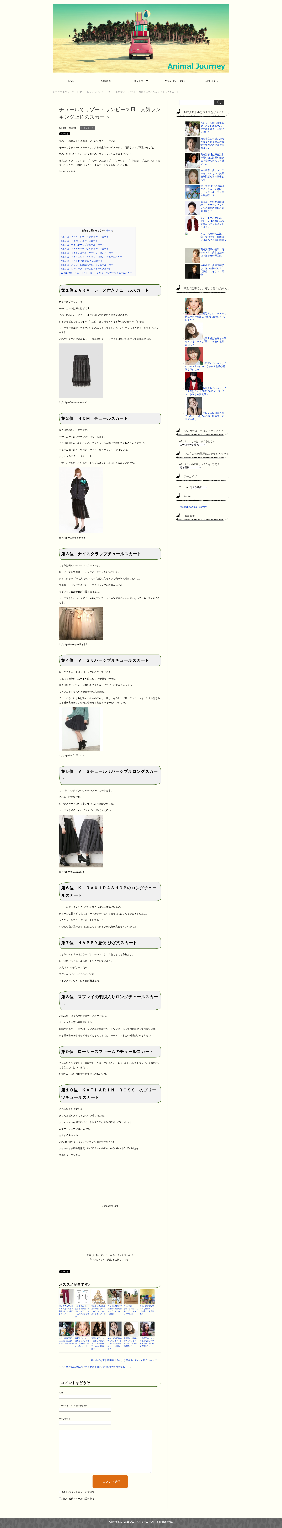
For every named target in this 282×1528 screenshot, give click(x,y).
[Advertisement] (81, 204)
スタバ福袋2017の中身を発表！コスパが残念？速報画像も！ (147, 1310)
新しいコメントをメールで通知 (78, 1492)
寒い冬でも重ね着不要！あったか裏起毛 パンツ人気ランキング (66, 1310)
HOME (70, 81)
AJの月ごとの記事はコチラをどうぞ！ (199, 464)
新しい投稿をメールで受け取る (78, 1498)
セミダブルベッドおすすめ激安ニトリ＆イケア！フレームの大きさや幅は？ (82, 1311)
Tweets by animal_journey (193, 507)
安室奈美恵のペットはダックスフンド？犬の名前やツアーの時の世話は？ (98, 1343)
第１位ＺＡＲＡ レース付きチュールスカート (85, 236)
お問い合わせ (211, 81)
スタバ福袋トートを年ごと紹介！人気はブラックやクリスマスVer (131, 1310)
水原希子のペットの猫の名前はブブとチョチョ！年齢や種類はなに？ (147, 1342)
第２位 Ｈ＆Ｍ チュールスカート (79, 240)
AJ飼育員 (106, 81)
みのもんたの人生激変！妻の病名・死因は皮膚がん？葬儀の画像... (213, 236)
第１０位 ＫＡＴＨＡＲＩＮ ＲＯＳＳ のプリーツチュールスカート (97, 273)
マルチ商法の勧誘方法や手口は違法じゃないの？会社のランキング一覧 (98, 1310)
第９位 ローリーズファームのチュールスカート (86, 268)
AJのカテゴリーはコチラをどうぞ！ (198, 441)
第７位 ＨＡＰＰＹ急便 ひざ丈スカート (82, 261)
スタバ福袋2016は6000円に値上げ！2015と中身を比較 (66, 1341)
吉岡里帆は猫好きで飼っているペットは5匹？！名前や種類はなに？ (131, 1342)
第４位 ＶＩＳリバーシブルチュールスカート (85, 248)
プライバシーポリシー (176, 81)
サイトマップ (141, 81)
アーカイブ (185, 487)
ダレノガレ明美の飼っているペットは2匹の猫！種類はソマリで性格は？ (115, 1343)
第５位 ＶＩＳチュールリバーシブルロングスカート (88, 252)
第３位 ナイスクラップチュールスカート (82, 244)
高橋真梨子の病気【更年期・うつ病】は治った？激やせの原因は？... (213, 252)
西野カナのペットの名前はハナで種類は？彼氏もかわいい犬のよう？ (82, 1342)
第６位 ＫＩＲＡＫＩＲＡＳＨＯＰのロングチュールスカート (92, 256)
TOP (68, 92)
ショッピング (87, 128)
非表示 (109, 230)
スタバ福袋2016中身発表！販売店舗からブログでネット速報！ (115, 1310)
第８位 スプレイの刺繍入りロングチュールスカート (88, 264)
